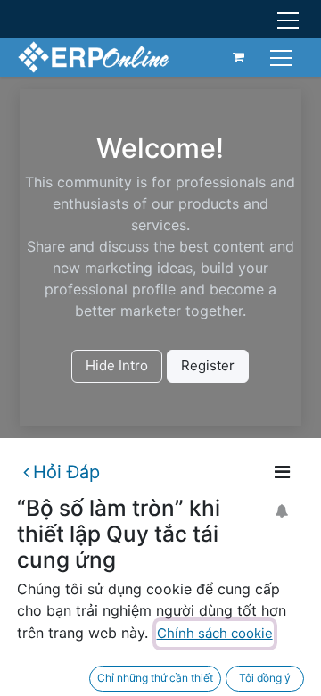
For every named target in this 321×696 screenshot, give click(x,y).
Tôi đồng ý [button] (265, 677)
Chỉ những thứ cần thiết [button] (155, 677)
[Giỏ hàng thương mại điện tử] (239, 57)
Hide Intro (117, 365)
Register (208, 365)
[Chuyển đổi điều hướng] (283, 56)
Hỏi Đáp (66, 472)
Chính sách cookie (215, 633)
